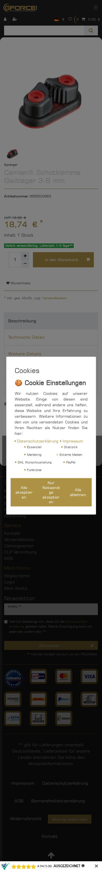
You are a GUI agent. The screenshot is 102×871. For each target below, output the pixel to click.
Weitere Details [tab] (24, 353)
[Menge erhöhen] (25, 256)
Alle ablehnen (78, 492)
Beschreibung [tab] (22, 320)
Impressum (73, 441)
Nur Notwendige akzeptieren (51, 492)
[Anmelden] (6, 19)
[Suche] (91, 30)
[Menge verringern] (25, 263)
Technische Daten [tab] (26, 337)
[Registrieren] (15, 19)
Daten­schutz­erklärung (37, 441)
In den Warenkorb (61, 259)
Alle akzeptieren (24, 492)
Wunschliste (20, 283)
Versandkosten (54, 298)
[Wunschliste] (70, 19)
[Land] (56, 19)
